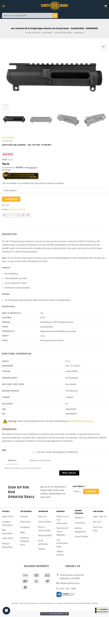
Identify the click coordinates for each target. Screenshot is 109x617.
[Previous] (7, 77)
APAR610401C (79, 33)
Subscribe (91, 491)
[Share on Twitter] (14, 215)
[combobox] (27, 15)
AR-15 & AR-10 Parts (32, 33)
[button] (101, 610)
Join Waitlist (11, 199)
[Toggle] (33, 452)
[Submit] (55, 15)
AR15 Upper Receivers (63, 33)
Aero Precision (8, 137)
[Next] (101, 77)
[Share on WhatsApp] (4, 215)
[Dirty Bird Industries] (54, 6)
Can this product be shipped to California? (57, 452)
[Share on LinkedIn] (28, 215)
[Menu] (3, 6)
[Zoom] (5, 107)
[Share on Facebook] (9, 215)
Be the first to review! (40, 145)
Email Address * (79, 486)
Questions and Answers (14, 145)
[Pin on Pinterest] (23, 215)
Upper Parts (47, 33)
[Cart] (105, 6)
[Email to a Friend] (19, 215)
